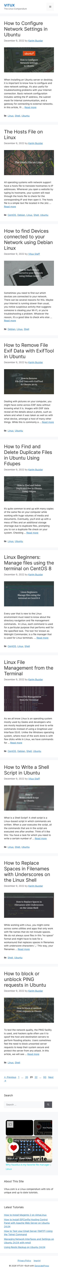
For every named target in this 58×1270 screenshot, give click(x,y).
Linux (10, 115)
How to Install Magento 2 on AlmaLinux (25, 1215)
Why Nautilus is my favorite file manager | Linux (28, 1140)
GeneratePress (42, 1265)
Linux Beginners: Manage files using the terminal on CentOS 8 (29, 562)
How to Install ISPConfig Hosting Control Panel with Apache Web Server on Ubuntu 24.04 (27, 1223)
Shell (17, 115)
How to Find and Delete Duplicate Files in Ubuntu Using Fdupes (28, 455)
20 (27, 1077)
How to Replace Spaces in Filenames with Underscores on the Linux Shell (27, 871)
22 (36, 1077)
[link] (10, 1140)
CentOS (12, 215)
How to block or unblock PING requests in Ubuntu (25, 979)
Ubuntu (25, 115)
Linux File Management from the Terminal (28, 667)
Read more (30, 107)
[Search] (48, 1104)
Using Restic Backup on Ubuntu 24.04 (24, 1247)
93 (45, 1077)
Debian (21, 215)
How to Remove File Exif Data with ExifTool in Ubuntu (29, 350)
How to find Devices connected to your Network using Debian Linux (28, 239)
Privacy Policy (24, 1260)
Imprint (37, 1260)
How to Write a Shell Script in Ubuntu (26, 770)
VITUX (9, 5)
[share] (46, 1139)
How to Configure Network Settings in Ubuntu (25, 28)
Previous (10, 1077)
